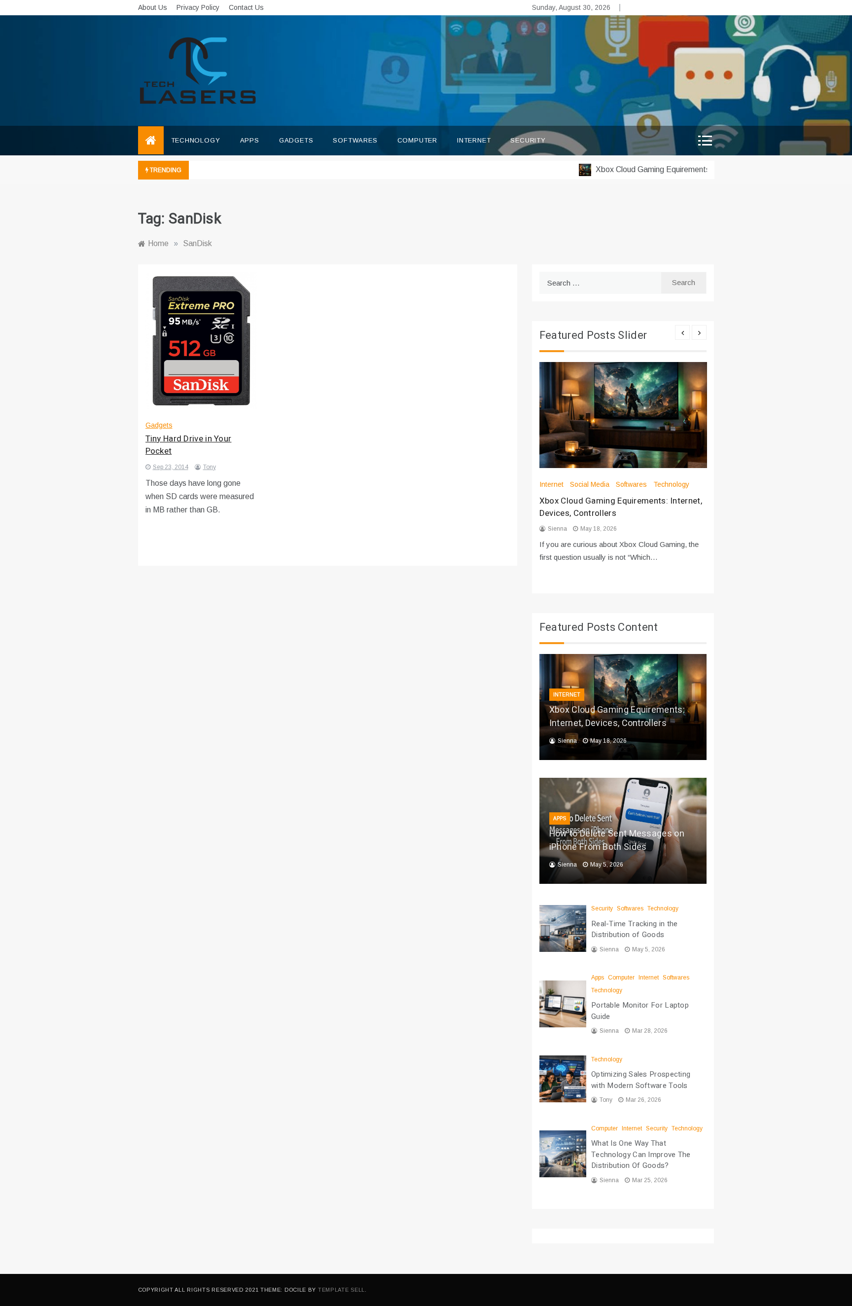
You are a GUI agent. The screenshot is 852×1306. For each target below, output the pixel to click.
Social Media (589, 484)
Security (527, 140)
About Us (152, 7)
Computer (417, 140)
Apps (249, 140)
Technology (195, 140)
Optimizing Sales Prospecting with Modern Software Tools (640, 1080)
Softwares (355, 140)
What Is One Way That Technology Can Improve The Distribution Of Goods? (641, 1154)
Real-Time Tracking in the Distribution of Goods (634, 929)
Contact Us (246, 7)
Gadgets (296, 140)
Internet (474, 140)
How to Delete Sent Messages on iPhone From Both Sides (616, 840)
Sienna (557, 528)
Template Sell (341, 1290)
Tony (209, 467)
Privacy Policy (198, 7)
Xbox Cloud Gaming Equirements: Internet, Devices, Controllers (687, 169)
